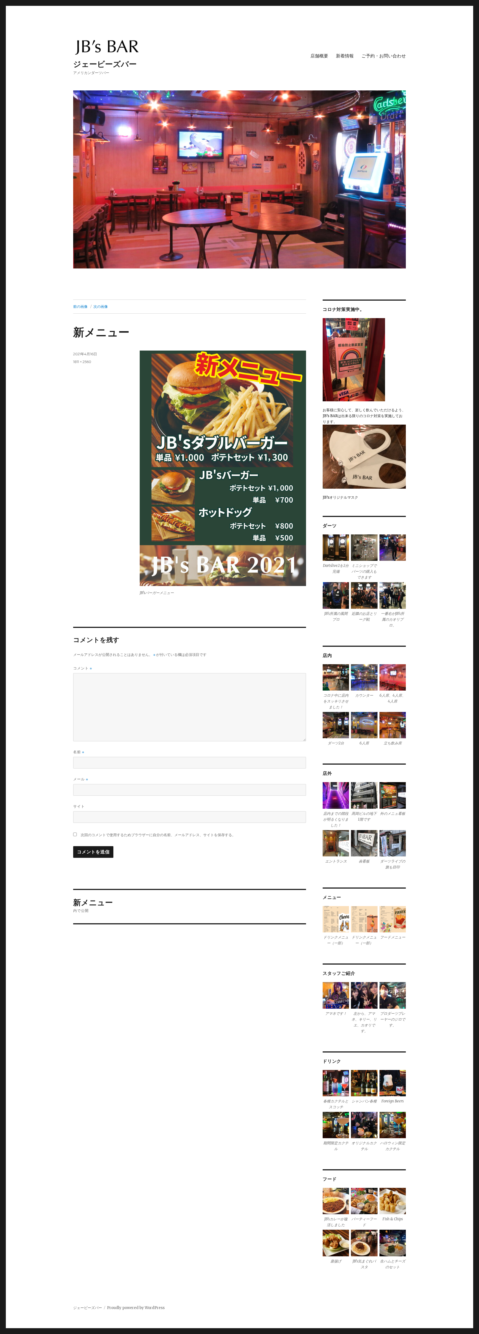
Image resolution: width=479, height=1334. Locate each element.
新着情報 (345, 56)
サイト (79, 806)
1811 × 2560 (82, 361)
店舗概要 (319, 56)
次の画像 (100, 306)
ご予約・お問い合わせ (383, 56)
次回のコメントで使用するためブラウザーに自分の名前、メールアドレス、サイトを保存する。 (158, 835)
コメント (82, 668)
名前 (78, 752)
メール (80, 779)
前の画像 (80, 306)
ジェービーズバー (105, 64)
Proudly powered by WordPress (136, 1307)
